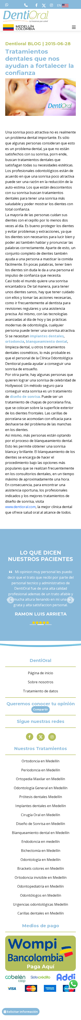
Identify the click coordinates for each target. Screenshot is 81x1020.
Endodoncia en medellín (40, 841)
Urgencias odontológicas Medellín (40, 904)
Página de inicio (40, 673)
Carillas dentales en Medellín (40, 913)
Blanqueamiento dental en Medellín (40, 832)
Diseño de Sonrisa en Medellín (40, 823)
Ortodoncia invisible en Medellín (41, 877)
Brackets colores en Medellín (40, 868)
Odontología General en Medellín (40, 788)
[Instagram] (52, 737)
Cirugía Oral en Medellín (40, 814)
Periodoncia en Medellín (40, 770)
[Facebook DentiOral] (37, 5)
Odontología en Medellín (40, 859)
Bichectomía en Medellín (40, 850)
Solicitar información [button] (22, 1012)
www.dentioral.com (20, 506)
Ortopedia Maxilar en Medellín (40, 779)
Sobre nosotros (40, 682)
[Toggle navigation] (73, 27)
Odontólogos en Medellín (40, 895)
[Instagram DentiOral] (51, 5)
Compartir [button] (40, 709)
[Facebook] (29, 736)
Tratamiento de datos (40, 691)
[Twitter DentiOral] (45, 5)
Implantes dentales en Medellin (40, 805)
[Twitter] (41, 737)
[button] (10, 600)
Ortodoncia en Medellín (40, 761)
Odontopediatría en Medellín (40, 886)
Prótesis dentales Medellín (40, 796)
